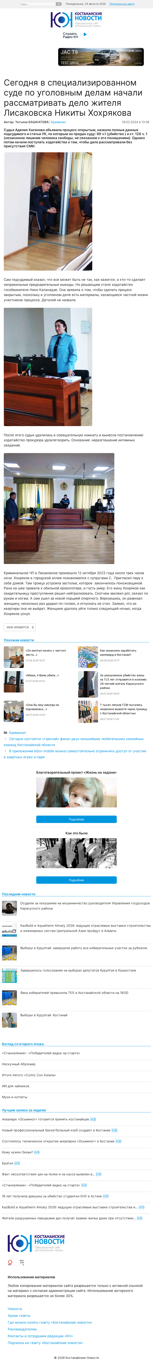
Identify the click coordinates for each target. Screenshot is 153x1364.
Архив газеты (19, 1316)
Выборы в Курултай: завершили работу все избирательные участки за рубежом (83, 948)
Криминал (58, 122)
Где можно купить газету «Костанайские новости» (50, 1322)
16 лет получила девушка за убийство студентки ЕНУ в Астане (52, 1196)
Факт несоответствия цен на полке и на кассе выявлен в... (48, 1174)
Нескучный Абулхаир (18, 1064)
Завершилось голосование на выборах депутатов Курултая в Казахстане (78, 970)
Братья (7, 1163)
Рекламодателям (22, 1329)
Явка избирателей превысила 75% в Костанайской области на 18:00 (74, 993)
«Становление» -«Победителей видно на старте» (41, 1053)
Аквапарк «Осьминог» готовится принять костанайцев (45, 1119)
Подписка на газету (122, 3)
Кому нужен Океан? (17, 1152)
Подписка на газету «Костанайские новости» (45, 1343)
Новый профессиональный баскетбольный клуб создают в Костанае (56, 1130)
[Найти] (59, 4)
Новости (15, 1309)
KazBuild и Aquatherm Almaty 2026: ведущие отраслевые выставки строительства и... (70, 1207)
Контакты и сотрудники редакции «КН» (40, 1336)
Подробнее (76, 819)
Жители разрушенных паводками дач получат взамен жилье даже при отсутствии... (69, 1218)
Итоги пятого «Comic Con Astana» (29, 1075)
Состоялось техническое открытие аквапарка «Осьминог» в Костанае (58, 1141)
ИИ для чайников (15, 1086)
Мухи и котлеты (14, 1097)
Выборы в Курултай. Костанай (44, 1015)
